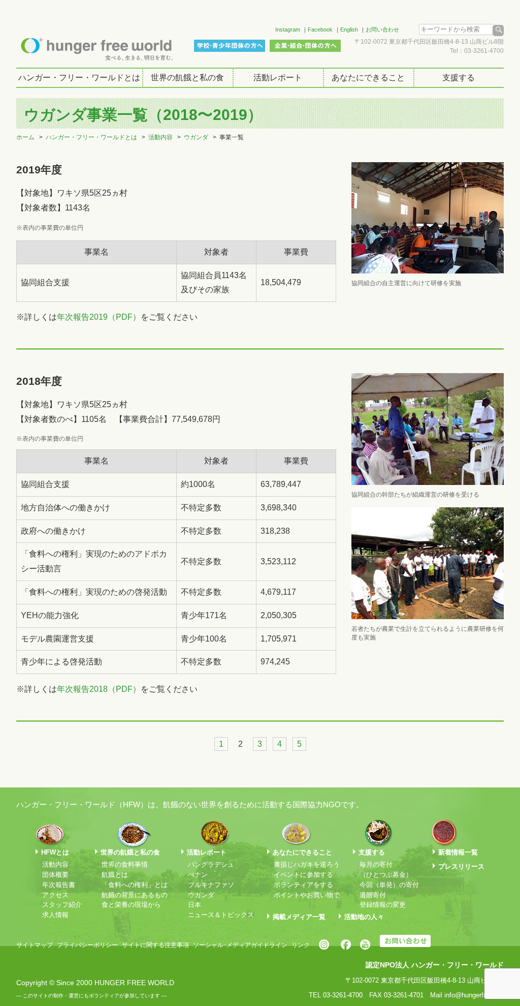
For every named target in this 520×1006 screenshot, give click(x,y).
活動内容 (160, 137)
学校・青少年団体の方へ (229, 46)
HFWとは (55, 852)
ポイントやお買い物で (307, 895)
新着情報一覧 (458, 852)
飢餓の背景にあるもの (135, 895)
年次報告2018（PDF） (99, 689)
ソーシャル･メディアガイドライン (240, 945)
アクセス (55, 895)
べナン (198, 874)
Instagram (287, 29)
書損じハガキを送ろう (307, 864)
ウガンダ (196, 137)
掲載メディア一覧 (299, 917)
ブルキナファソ (211, 885)
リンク (300, 945)
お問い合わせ (382, 29)
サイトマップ (34, 945)
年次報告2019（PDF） (99, 317)
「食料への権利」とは (135, 885)
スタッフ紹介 (62, 904)
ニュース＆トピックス (221, 915)
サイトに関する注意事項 (155, 945)
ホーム (25, 137)
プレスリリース (461, 866)
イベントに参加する (303, 874)
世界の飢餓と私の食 (187, 77)
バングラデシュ (211, 864)
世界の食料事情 (125, 864)
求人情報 (55, 915)
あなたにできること (368, 77)
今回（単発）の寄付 (389, 885)
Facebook (320, 29)
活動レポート (277, 77)
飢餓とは (115, 874)
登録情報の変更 (383, 904)
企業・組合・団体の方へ (305, 46)
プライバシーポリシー (87, 945)
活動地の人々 (364, 917)
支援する (458, 77)
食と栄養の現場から (131, 904)
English (349, 29)
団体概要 (55, 874)
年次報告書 (58, 885)
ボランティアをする (303, 885)
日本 (194, 904)
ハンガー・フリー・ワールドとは (79, 77)
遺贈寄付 (373, 895)
